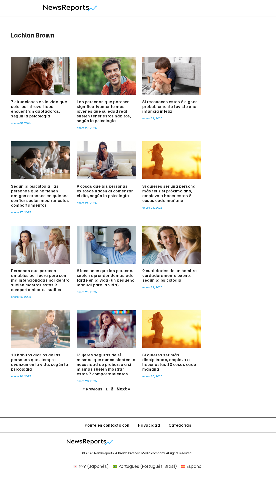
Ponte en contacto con (107, 425)
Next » (123, 389)
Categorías (180, 425)
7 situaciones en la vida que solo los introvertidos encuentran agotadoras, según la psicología (39, 109)
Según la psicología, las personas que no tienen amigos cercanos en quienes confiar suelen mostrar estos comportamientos (40, 195)
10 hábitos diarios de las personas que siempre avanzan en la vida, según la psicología (39, 362)
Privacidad (149, 425)
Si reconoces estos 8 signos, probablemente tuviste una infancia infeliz (170, 106)
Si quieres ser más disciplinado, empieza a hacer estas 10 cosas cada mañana (169, 362)
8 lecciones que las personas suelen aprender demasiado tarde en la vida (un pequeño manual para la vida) (106, 277)
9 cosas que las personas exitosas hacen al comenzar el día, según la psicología (105, 190)
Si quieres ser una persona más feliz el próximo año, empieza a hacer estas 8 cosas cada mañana (169, 193)
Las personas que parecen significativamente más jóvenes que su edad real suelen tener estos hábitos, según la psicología (104, 111)
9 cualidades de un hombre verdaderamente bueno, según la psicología (169, 275)
